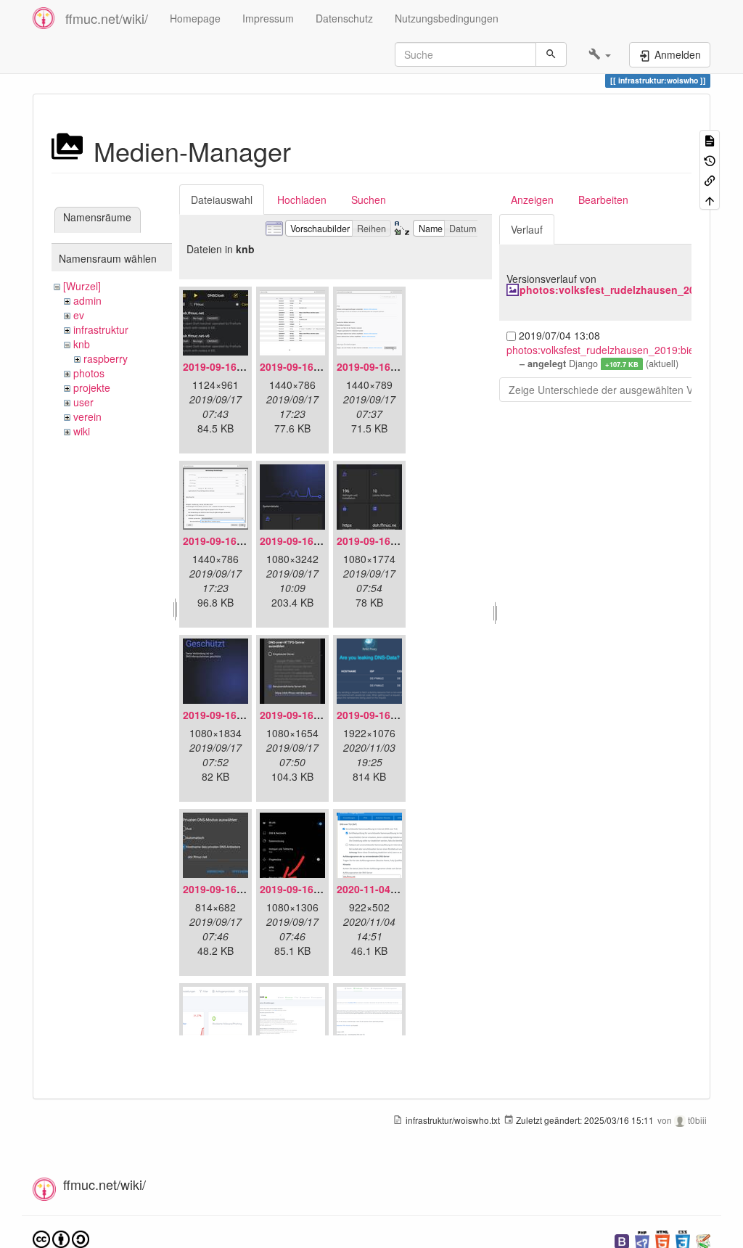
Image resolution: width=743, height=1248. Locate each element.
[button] (600, 54)
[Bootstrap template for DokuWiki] (622, 1239)
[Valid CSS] (683, 1239)
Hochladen (302, 199)
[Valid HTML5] (662, 1239)
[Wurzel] (82, 286)
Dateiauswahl (222, 199)
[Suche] (551, 54)
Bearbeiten (603, 199)
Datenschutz (344, 18)
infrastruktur (100, 329)
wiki (81, 431)
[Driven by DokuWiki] (703, 1239)
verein (87, 416)
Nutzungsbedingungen (446, 18)
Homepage (195, 18)
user (83, 402)
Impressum (268, 18)
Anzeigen (532, 199)
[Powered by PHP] (642, 1239)
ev (78, 315)
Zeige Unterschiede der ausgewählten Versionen (620, 389)
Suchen (368, 199)
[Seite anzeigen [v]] (709, 140)
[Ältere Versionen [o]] (709, 159)
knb (81, 344)
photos (88, 373)
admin (87, 300)
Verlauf (527, 229)
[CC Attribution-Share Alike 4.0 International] (61, 1238)
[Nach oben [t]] (709, 199)
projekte (91, 387)
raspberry (105, 358)
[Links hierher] (709, 180)
